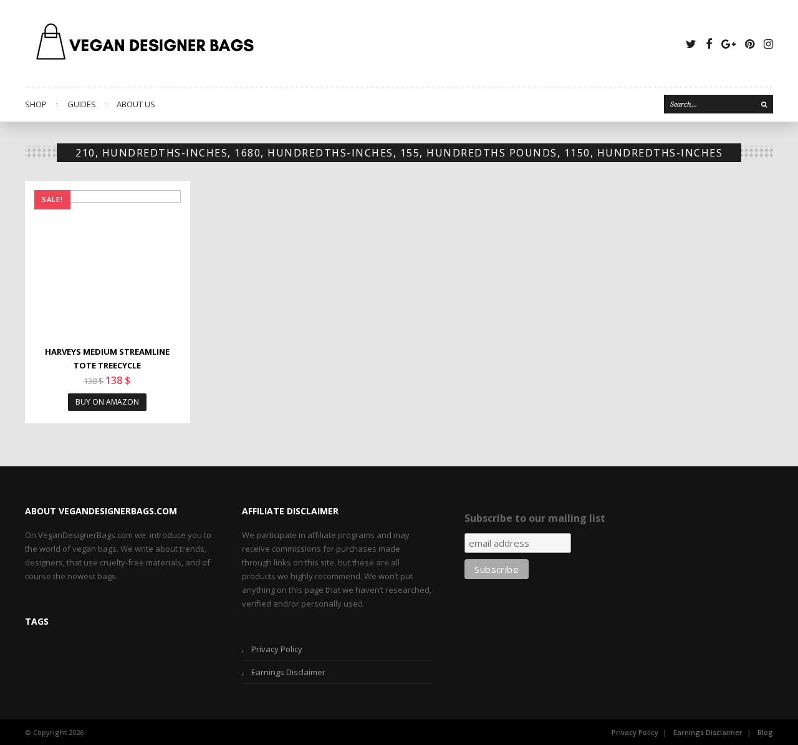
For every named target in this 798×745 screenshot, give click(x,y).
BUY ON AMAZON (107, 402)
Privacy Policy (276, 649)
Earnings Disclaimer (288, 672)
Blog (765, 732)
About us (136, 104)
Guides (81, 104)
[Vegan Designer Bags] (146, 43)
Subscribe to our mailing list (534, 518)
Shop (36, 104)
